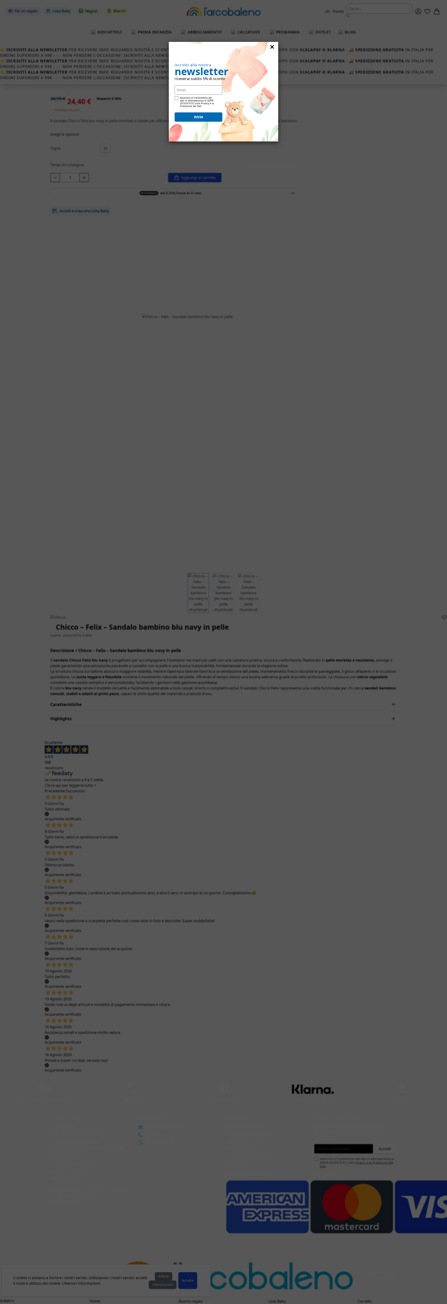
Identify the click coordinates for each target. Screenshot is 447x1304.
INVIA (198, 117)
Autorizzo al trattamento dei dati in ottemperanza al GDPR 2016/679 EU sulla (197, 102)
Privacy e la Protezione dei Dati (197, 105)
